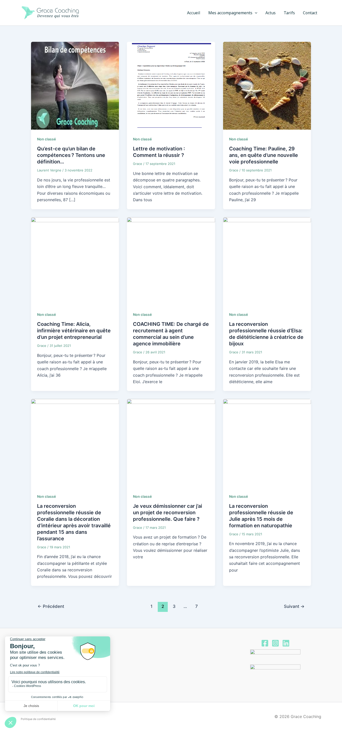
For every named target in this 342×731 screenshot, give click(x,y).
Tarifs (289, 13)
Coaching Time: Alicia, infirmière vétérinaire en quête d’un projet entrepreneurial (74, 330)
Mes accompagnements (230, 13)
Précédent (51, 606)
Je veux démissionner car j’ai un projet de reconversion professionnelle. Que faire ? (167, 512)
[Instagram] (275, 643)
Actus (270, 13)
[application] (254, 13)
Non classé (46, 139)
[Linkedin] (286, 643)
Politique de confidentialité (38, 719)
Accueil (193, 13)
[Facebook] (265, 643)
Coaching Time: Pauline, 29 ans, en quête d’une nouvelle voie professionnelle (263, 155)
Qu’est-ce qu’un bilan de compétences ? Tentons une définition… (71, 155)
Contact (310, 13)
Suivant (294, 606)
